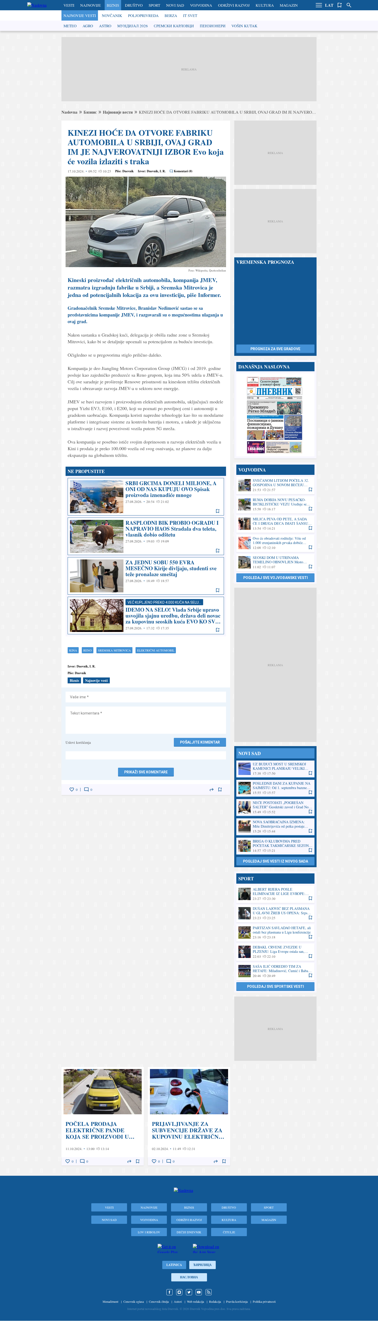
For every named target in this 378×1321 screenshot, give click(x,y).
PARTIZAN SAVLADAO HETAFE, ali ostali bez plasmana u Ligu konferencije (275, 932)
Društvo (134, 5)
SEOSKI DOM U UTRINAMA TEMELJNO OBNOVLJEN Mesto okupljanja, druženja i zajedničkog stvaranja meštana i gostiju (275, 562)
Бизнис (90, 112)
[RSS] (208, 1292)
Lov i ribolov (149, 1232)
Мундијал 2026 (132, 25)
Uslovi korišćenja (78, 742)
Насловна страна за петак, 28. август (275, 414)
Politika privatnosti (264, 1301)
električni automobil (155, 650)
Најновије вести (118, 112)
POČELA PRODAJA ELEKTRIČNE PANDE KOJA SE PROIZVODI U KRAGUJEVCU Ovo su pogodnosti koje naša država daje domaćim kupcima (102, 1116)
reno (87, 650)
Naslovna (69, 112)
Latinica (174, 1265)
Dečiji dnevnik (189, 1232)
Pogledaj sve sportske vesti (275, 986)
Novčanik (112, 15)
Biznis (113, 5)
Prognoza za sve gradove (275, 349)
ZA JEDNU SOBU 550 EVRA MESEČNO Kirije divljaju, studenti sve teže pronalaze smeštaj (146, 575)
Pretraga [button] (349, 5)
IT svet (190, 15)
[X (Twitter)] (189, 1292)
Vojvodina (201, 5)
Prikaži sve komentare (146, 772)
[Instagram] (179, 1292)
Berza (171, 15)
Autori (178, 1301)
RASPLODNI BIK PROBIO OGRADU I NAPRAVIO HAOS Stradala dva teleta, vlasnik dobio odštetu (146, 536)
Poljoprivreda (143, 15)
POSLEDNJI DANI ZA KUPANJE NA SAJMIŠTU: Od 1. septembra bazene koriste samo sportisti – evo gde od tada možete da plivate (275, 788)
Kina (73, 650)
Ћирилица (202, 1265)
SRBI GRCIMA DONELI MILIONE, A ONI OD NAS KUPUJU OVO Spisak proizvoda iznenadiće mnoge (146, 496)
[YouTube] (199, 1292)
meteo (70, 25)
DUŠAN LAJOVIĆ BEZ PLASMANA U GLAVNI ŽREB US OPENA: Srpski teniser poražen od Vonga (275, 913)
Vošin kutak (244, 25)
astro (105, 25)
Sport (154, 5)
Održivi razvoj (234, 5)
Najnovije (90, 5)
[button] (318, 5)
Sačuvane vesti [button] (339, 5)
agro (88, 25)
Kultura (265, 5)
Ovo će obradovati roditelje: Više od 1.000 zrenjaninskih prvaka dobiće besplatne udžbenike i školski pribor (275, 543)
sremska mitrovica (114, 650)
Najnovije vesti (80, 15)
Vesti (69, 5)
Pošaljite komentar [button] (200, 742)
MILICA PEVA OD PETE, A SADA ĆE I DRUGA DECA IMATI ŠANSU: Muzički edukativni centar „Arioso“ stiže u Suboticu (275, 523)
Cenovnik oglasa (133, 1301)
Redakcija (215, 1301)
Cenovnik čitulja (159, 1301)
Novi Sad (175, 5)
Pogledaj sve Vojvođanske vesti (275, 578)
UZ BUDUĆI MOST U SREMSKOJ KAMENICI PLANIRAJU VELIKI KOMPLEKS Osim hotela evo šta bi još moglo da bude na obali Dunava (275, 769)
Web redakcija (195, 1301)
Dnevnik (128, 171)
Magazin (289, 5)
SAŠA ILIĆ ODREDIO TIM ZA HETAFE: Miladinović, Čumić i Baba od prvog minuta (275, 971)
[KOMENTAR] (86, 789)
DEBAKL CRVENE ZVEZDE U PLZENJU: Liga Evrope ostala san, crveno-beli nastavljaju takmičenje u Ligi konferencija (275, 952)
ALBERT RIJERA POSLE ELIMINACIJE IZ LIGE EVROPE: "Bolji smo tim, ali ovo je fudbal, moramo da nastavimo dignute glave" (275, 894)
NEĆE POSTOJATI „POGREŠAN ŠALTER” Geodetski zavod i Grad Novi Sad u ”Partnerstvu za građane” (275, 807)
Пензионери (213, 25)
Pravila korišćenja (237, 1301)
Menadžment (110, 1301)
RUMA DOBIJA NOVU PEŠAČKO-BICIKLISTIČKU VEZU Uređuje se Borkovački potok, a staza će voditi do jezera (275, 504)
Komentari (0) (183, 171)
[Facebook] (169, 1292)
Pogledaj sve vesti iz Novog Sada (275, 861)
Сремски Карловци (174, 25)
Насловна (189, 1277)
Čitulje (229, 1232)
